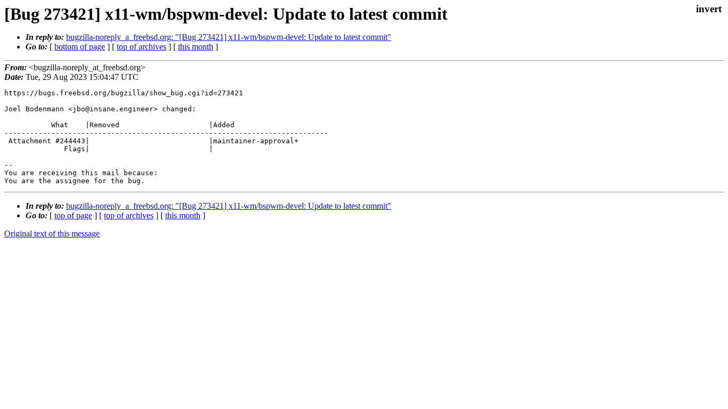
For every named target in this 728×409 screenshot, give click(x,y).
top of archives (141, 46)
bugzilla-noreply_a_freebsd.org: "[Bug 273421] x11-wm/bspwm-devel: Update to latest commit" (228, 37)
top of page (73, 215)
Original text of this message (52, 233)
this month (195, 46)
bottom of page (79, 46)
